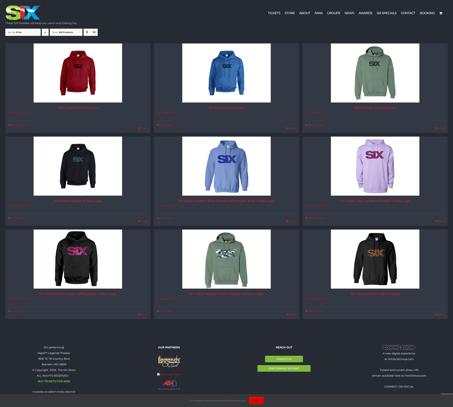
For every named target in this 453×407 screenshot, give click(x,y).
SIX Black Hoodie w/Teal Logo (78, 201)
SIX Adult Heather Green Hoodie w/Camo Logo (226, 294)
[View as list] (94, 32)
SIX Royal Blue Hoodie (226, 108)
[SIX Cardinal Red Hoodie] (77, 73)
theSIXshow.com (415, 375)
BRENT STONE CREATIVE (61, 392)
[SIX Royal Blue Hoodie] (226, 73)
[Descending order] (45, 32)
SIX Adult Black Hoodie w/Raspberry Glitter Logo (78, 294)
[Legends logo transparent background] (169, 354)
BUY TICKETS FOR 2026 (54, 381)
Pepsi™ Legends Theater (54, 353)
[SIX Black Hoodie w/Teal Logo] (77, 166)
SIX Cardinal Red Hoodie (77, 108)
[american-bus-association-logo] (169, 381)
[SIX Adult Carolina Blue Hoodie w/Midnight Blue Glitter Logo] (226, 166)
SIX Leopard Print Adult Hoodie (375, 294)
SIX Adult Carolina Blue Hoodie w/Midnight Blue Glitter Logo (226, 201)
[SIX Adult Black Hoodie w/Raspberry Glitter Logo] (77, 259)
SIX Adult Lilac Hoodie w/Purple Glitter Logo (375, 201)
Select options (18, 125)
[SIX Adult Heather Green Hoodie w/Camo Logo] (226, 259)
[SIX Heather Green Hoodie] (375, 73)
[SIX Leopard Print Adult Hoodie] (375, 259)
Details (144, 128)
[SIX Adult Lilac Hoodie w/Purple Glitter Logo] (375, 166)
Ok (256, 400)
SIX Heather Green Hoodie (375, 108)
